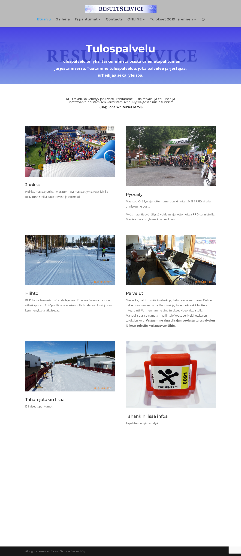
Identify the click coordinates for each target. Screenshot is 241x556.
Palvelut (134, 293)
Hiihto (31, 293)
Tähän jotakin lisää (45, 399)
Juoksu (32, 184)
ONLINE (134, 19)
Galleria (63, 19)
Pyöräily (134, 194)
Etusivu (44, 19)
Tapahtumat (86, 19)
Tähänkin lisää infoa (147, 416)
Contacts (114, 19)
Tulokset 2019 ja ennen (171, 19)
